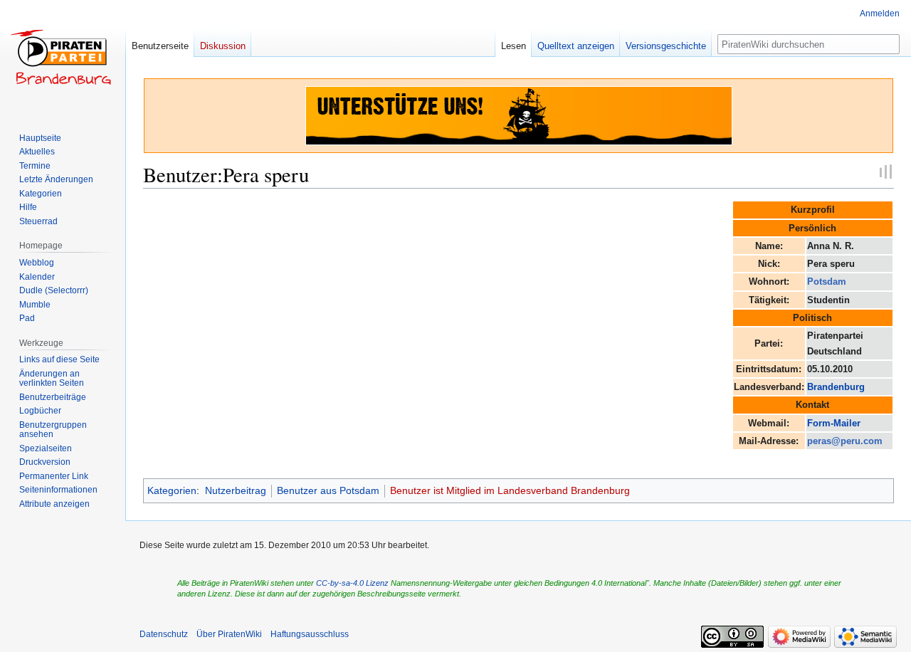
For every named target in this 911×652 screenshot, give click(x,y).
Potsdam (826, 281)
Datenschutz (163, 634)
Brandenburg (836, 387)
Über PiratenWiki (229, 634)
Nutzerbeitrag (235, 490)
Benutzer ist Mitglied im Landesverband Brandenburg (510, 490)
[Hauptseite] (63, 57)
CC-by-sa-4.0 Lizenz (352, 583)
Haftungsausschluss (309, 634)
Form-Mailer (833, 423)
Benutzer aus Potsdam (328, 490)
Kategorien (171, 490)
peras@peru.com (845, 441)
